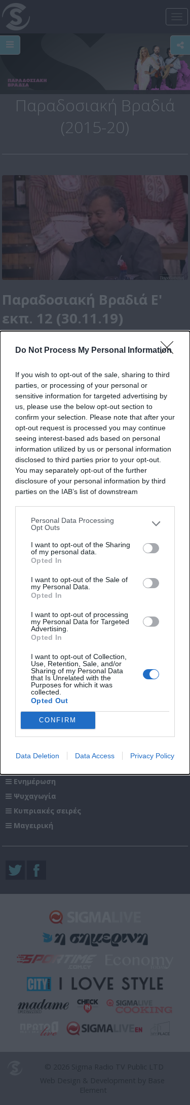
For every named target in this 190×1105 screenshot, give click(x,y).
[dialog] (95, 552)
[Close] (170, 350)
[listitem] (95, 524)
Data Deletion (37, 756)
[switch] (151, 548)
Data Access (95, 756)
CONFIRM (58, 720)
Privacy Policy (152, 756)
